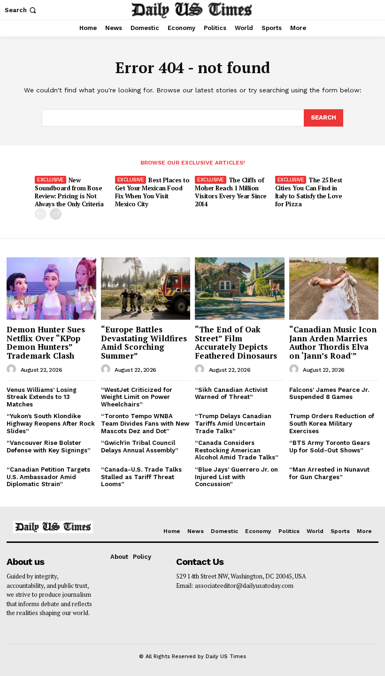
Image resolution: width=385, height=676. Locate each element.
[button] (21, 10)
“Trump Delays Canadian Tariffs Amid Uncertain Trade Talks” (233, 423)
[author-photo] (13, 369)
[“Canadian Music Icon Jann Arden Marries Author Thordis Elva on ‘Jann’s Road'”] (334, 288)
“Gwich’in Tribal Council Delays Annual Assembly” (139, 446)
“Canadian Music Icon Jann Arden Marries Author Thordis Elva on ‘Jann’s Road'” (333, 342)
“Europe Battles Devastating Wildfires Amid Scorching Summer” (144, 342)
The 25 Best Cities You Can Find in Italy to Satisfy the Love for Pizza (308, 192)
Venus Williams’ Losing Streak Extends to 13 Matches (42, 397)
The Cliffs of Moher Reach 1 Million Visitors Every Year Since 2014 (231, 192)
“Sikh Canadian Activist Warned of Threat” (231, 393)
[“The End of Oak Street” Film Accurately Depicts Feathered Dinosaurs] (240, 288)
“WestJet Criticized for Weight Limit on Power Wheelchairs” (136, 397)
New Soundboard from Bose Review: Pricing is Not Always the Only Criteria (69, 192)
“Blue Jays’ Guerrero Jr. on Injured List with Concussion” (236, 477)
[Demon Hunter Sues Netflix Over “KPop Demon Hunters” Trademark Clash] (51, 288)
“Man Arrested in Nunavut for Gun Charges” (329, 473)
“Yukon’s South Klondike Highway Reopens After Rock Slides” (51, 423)
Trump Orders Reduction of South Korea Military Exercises (331, 423)
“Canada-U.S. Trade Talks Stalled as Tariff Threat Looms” (141, 477)
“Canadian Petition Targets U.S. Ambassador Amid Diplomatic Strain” (48, 477)
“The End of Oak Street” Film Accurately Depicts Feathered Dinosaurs (236, 342)
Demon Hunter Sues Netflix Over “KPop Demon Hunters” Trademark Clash (46, 342)
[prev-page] (40, 214)
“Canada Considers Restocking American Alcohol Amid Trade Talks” (236, 450)
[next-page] (56, 214)
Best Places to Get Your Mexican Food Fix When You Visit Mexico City (152, 192)
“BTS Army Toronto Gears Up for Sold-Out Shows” (329, 446)
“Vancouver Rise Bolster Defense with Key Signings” (49, 446)
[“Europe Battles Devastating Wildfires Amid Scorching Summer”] (146, 288)
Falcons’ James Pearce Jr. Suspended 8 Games (329, 393)
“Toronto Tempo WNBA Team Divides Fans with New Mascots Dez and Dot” (145, 423)
